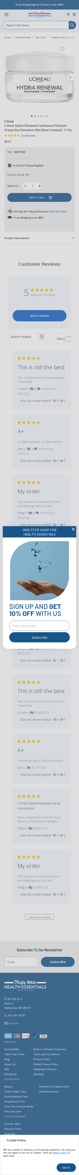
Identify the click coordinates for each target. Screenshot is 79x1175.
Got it (66, 1167)
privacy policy (60, 1153)
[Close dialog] (73, 529)
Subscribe (39, 637)
